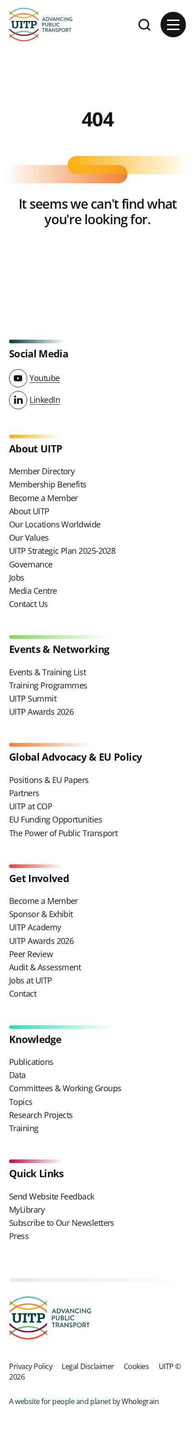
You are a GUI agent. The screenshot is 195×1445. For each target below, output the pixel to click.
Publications (31, 1061)
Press (19, 1235)
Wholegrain (140, 1401)
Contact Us (28, 603)
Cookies (136, 1366)
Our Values (29, 537)
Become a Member (43, 497)
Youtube (44, 377)
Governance (31, 564)
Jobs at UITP (30, 980)
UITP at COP (30, 806)
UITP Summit (32, 698)
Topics (21, 1101)
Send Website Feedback (51, 1196)
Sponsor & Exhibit (41, 913)
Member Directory (41, 471)
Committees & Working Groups (65, 1088)
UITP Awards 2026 (41, 711)
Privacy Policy (30, 1366)
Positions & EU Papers (49, 779)
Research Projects (41, 1114)
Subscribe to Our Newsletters (61, 1222)
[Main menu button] (173, 24)
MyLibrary (26, 1209)
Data (17, 1074)
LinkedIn (44, 399)
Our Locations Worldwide (55, 524)
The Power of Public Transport (63, 833)
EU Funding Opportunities (55, 819)
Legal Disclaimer (88, 1366)
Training (24, 1128)
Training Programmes (48, 685)
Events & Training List (47, 672)
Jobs (16, 577)
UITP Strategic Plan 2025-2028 (62, 550)
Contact (22, 993)
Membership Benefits (48, 484)
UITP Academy (35, 927)
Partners (24, 793)
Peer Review (31, 953)
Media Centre (33, 590)
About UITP (29, 511)
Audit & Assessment (45, 967)
